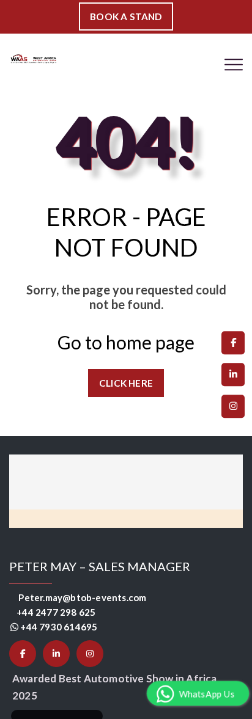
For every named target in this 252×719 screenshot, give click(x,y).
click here (126, 383)
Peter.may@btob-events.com (84, 597)
